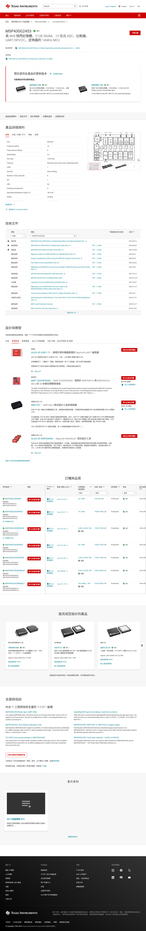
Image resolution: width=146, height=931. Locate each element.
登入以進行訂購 (128, 378)
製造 (7, 895)
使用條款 (56, 761)
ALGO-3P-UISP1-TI (40, 352)
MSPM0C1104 (97, 85)
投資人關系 (9, 891)
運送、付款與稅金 (82, 878)
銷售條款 (38, 922)
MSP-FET (35, 405)
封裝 (42, 886)
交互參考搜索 (45, 878)
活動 (7, 886)
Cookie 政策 (17, 922)
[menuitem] (139, 15)
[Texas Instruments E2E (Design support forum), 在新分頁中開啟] (121, 878)
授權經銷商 (80, 886)
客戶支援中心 (45, 882)
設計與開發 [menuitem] (30, 15)
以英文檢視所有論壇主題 (16, 755)
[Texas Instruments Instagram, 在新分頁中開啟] (113, 871)
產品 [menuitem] (7, 15)
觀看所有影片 (73, 837)
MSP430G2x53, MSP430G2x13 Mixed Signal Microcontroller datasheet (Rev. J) (46, 48)
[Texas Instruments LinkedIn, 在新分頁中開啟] (113, 878)
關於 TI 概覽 (9, 870)
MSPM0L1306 (35, 85)
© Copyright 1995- (13, 926)
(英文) (78, 48)
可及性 (7, 922)
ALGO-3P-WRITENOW (42, 438)
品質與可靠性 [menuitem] (44, 15)
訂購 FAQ (79, 882)
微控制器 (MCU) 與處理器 (20, 22)
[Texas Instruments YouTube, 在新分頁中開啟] (129, 878)
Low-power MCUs (58, 22)
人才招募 (8, 874)
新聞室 (7, 878)
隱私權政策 (28, 922)
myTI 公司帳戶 (81, 874)
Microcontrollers (41, 22)
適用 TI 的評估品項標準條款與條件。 (18, 461)
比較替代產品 (58, 74)
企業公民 (8, 899)
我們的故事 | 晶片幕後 (13, 882)
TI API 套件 (80, 870)
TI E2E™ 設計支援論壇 (48, 874)
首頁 (7, 22)
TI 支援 (43, 766)
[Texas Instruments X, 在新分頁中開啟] (129, 871)
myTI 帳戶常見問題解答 (49, 895)
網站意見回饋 (64, 922)
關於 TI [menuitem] (68, 15)
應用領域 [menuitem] (17, 15)
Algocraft (37, 371)
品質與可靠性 (45, 891)
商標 (55, 922)
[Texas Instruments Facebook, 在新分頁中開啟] (121, 871)
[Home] (21, 6)
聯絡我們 (44, 870)
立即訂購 (135, 33)
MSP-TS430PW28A (41, 380)
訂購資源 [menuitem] (58, 15)
